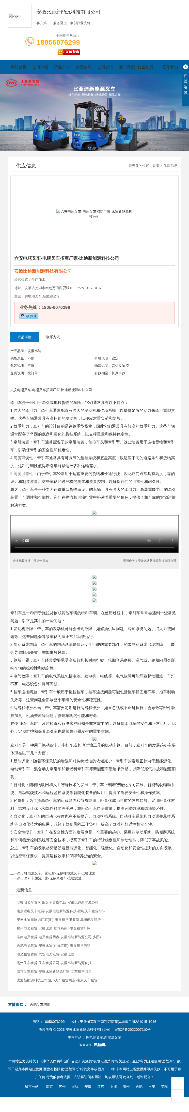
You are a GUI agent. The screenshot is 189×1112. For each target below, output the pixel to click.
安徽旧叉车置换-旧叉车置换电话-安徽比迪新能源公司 (57, 902)
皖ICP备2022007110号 (133, 1030)
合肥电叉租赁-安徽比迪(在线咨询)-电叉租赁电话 (54, 946)
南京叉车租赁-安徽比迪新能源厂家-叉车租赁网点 (54, 971)
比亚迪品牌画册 (148, 67)
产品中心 (62, 67)
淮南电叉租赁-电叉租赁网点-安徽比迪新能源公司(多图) (59, 937)
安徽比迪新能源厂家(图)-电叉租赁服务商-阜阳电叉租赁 (59, 920)
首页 (156, 166)
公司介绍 (40, 67)
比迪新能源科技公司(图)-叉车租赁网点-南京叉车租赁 (57, 980)
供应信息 (84, 67)
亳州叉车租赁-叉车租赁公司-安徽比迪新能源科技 (54, 963)
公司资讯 (105, 67)
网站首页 (19, 67)
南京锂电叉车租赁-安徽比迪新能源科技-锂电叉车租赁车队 (61, 911)
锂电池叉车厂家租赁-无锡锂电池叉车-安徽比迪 (59, 873)
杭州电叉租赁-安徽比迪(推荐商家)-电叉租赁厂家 (54, 928)
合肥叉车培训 (40, 1005)
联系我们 (170, 67)
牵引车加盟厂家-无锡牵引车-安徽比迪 (53, 878)
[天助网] (94, 1044)
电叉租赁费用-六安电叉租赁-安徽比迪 (45, 954)
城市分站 (32, 1087)
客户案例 (127, 67)
